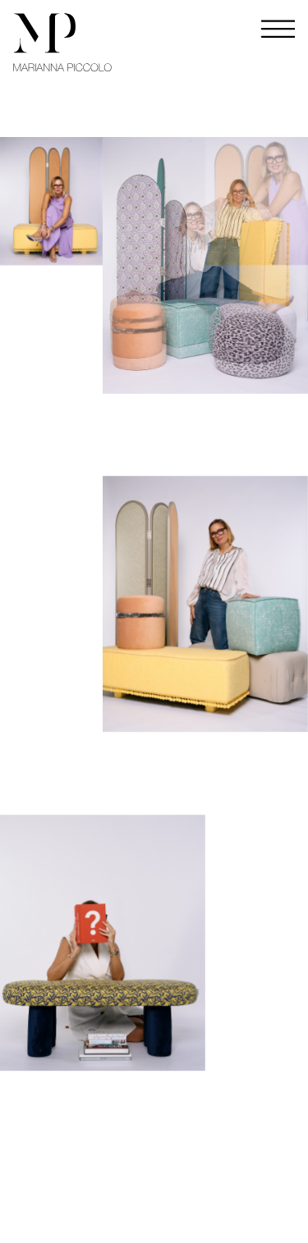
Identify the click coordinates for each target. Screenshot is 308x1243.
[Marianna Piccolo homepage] (62, 42)
